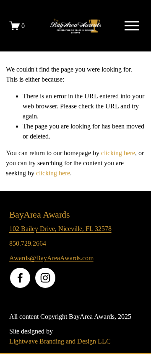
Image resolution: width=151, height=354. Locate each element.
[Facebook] (20, 278)
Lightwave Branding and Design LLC (60, 341)
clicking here (118, 152)
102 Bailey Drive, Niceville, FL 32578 (60, 228)
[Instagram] (45, 278)
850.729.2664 (27, 243)
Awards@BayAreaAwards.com (51, 258)
